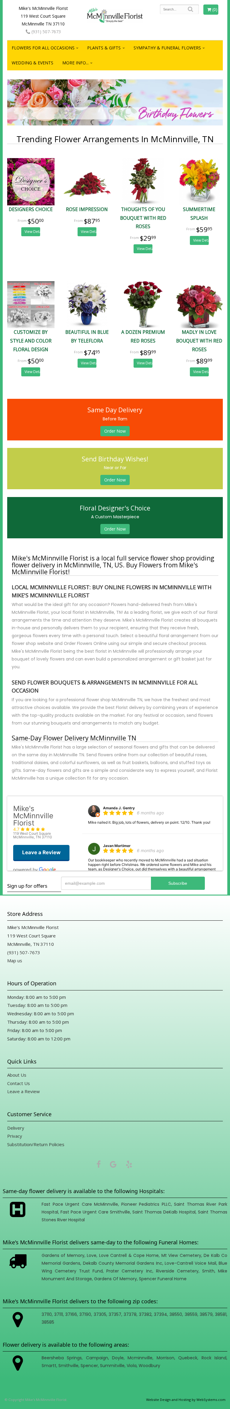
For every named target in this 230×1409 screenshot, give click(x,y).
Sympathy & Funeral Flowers (167, 48)
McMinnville (106, 1204)
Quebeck (187, 1358)
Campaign (97, 1358)
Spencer (147, 1279)
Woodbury (149, 1366)
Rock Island (214, 1358)
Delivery (15, 1128)
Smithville (120, 1212)
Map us (14, 960)
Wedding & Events (32, 63)
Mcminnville (140, 1358)
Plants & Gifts (104, 48)
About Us (16, 1075)
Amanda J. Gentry (119, 808)
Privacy (14, 1136)
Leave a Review (23, 1091)
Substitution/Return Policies (35, 1144)
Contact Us (18, 1083)
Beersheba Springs (62, 1358)
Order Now (115, 431)
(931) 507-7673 (45, 31)
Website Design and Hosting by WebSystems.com (186, 1399)
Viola (132, 1366)
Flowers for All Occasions (43, 48)
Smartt (49, 1366)
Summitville (112, 1366)
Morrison (165, 1358)
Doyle (118, 1358)
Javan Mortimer (117, 845)
